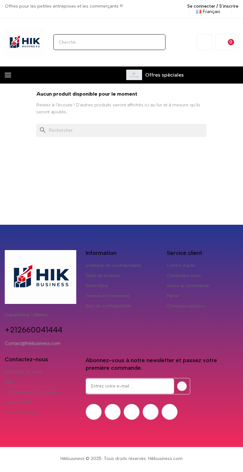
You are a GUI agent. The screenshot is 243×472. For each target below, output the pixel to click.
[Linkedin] (170, 412)
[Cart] (226, 42)
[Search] (157, 42)
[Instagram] (132, 412)
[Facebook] (94, 412)
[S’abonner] (182, 386)
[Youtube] (151, 412)
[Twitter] (113, 412)
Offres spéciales (164, 75)
